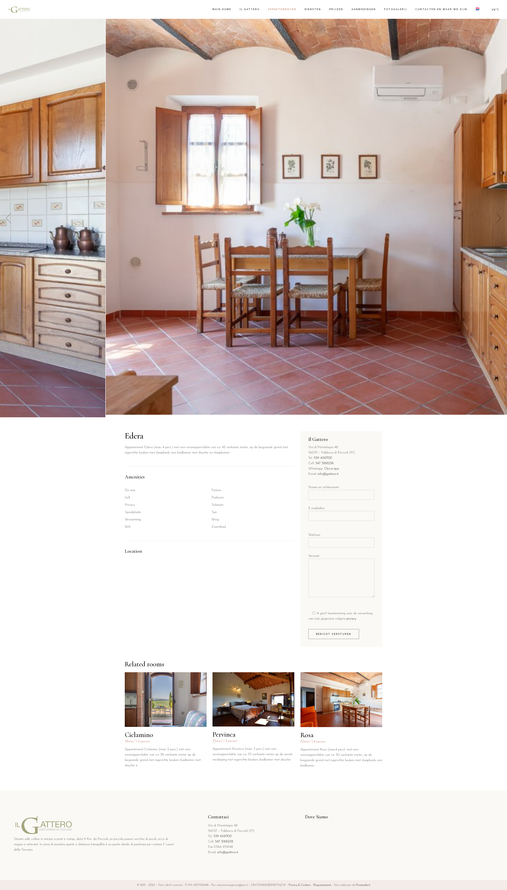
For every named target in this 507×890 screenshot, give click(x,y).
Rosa (307, 735)
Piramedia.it (363, 885)
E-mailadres (316, 508)
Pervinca (224, 734)
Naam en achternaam (323, 487)
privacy (351, 618)
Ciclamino (139, 735)
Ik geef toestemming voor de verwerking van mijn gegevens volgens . (340, 616)
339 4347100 (323, 458)
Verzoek (313, 556)
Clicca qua (331, 468)
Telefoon (314, 535)
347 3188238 (324, 463)
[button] (498, 218)
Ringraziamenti (322, 885)
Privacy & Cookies (299, 885)
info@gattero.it (328, 474)
